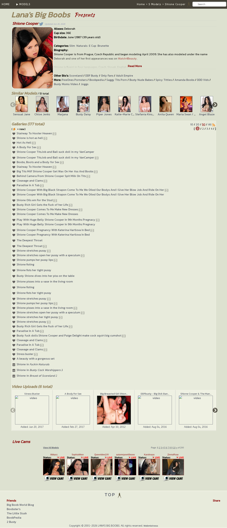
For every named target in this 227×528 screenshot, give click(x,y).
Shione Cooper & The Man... (195, 394)
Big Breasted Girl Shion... (114, 394)
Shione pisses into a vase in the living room (45, 281)
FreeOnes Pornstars (74, 80)
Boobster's (13, 509)
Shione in (33, 364)
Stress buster (25, 354)
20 (197, 124)
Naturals (81, 46)
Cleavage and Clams (30, 180)
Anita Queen (166, 114)
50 (203, 124)
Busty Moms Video (66, 84)
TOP (111, 494)
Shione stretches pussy (31, 250)
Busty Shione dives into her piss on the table (45, 276)
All (210, 124)
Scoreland (76, 75)
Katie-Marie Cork (126, 114)
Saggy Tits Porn (116, 80)
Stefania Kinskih (145, 114)
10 (191, 124)
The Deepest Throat (29, 240)
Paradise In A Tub (28, 185)
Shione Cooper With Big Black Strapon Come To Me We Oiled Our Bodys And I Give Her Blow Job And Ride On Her (90, 190)
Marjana (63, 114)
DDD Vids (203, 80)
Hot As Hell (24, 142)
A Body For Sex (27, 147)
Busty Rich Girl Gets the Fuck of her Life (42, 205)
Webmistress (150, 526)
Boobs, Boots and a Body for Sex (38, 162)
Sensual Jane (21, 114)
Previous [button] (12, 104)
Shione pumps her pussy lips (35, 260)
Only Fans (107, 75)
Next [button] (214, 104)
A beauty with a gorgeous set (35, 358)
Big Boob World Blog (20, 505)
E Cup (92, 46)
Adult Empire (124, 75)
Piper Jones (104, 114)
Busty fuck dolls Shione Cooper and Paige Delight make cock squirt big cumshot (69, 335)
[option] (21, 106)
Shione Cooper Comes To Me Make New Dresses (47, 209)
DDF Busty (91, 75)
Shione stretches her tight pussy (37, 317)
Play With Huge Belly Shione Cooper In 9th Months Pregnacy (56, 219)
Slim (72, 46)
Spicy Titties (164, 80)
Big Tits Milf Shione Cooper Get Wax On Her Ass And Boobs (55, 171)
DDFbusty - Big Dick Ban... (155, 394)
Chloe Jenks (42, 114)
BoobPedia (14, 517)
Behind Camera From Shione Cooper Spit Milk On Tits (51, 176)
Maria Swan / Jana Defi (191, 114)
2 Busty (11, 522)
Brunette (103, 46)
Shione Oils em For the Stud (35, 200)
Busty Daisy (83, 114)
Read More (135, 66)
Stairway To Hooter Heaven (34, 133)
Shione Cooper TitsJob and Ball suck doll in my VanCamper (55, 152)
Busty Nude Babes (141, 80)
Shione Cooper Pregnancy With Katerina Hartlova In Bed (53, 230)
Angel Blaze (207, 114)
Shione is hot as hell (30, 138)
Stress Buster (32, 394)
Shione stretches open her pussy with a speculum (48, 255)
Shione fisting (25, 264)
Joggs (84, 84)
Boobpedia (96, 80)
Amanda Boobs (184, 80)
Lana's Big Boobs (40, 14)
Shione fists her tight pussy (34, 270)
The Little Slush (17, 513)
